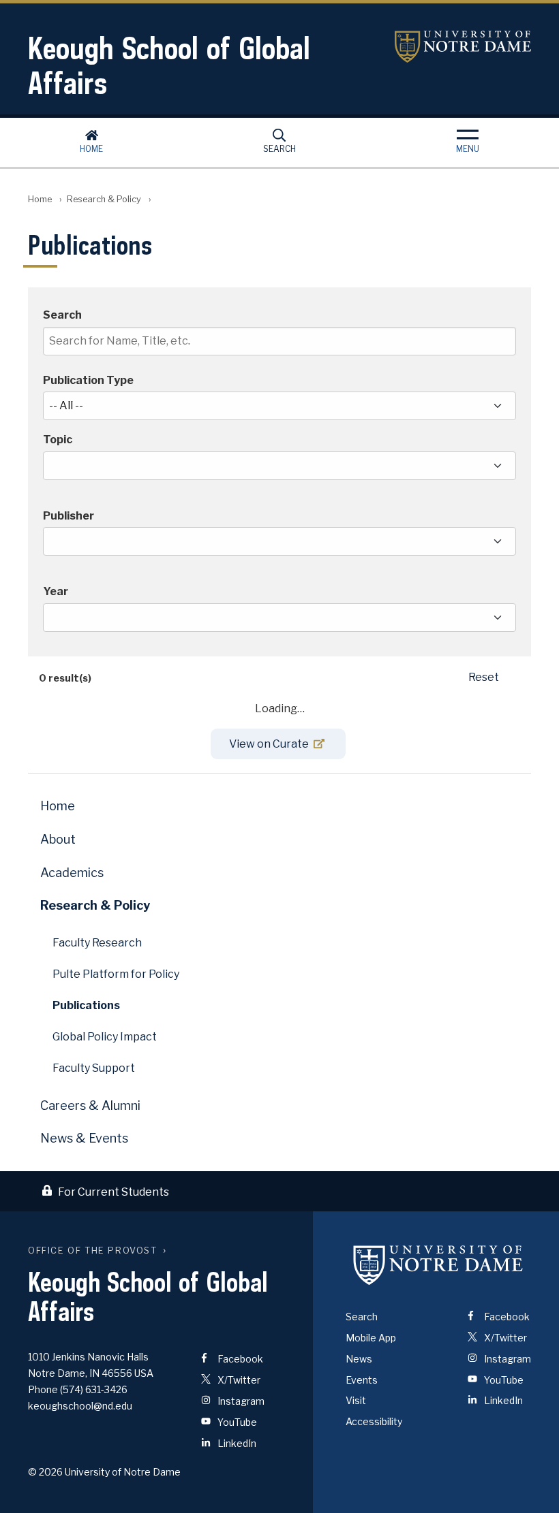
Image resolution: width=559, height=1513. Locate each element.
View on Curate (269, 743)
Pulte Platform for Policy (115, 974)
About (58, 839)
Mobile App (371, 1337)
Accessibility (374, 1421)
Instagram (240, 1401)
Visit (356, 1400)
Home (91, 149)
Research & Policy (104, 199)
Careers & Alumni (90, 1105)
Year (55, 592)
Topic (57, 440)
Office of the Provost (92, 1250)
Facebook (239, 1359)
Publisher (68, 516)
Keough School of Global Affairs (169, 65)
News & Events (84, 1138)
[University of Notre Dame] (438, 1264)
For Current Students (113, 1191)
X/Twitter (237, 1380)
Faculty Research (97, 942)
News (359, 1359)
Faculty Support (93, 1068)
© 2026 (45, 1472)
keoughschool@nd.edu (80, 1406)
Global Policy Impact (104, 1036)
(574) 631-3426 (93, 1389)
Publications (86, 1005)
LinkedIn (235, 1443)
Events (362, 1380)
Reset (483, 677)
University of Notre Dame (463, 47)
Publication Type (88, 381)
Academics (72, 872)
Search (279, 149)
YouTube (236, 1422)
